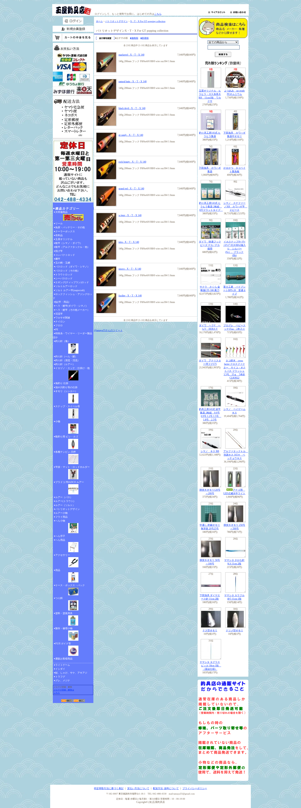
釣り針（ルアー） (65, 364)
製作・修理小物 (63, 628)
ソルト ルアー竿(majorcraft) (70, 290)
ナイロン (60, 321)
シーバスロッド (63, 278)
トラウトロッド (63, 274)
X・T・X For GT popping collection (147, 21)
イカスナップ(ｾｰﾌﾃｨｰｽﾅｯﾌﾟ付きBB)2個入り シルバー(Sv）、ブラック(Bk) (234, 248)
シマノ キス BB (209, 451)
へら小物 (60, 520)
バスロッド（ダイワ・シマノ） (72, 266)
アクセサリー (62, 555)
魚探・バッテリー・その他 (70, 227)
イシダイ (60, 668)
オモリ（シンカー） (66, 391)
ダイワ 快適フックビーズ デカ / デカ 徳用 (210, 245)
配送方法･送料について (166, 788)
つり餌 (59, 598)
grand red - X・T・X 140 (131, 188)
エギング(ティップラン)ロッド (72, 282)
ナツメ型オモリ (234, 630)
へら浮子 (60, 536)
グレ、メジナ (62, 680)
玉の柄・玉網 (62, 262)
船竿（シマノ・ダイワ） (68, 243)
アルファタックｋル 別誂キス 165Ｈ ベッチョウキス (235, 455)
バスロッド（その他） (67, 270)
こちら (158, 13)
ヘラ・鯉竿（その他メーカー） (72, 309)
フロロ (59, 325)
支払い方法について (138, 788)
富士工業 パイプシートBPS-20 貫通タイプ (234, 290)
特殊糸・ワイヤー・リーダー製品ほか (72, 335)
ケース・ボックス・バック (70, 585)
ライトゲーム (62, 665)
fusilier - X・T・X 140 (130, 295)
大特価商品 (61, 212)
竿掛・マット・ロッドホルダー (72, 467)
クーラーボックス (65, 231)
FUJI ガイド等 (63, 643)
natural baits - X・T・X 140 (133, 81)
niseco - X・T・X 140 (130, 268)
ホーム (99, 21)
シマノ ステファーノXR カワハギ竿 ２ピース (235, 206)
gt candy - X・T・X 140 (131, 135)
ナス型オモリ (210, 630)
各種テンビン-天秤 (65, 451)
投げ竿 (59, 251)
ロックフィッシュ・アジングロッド (72, 296)
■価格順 (134, 38)
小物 (57, 421)
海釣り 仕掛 (61, 383)
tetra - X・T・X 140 (129, 242)
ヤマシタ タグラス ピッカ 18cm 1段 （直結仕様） (210, 666)
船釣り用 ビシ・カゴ (66, 436)
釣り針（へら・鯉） (66, 356)
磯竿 (57, 258)
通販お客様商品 (63, 658)
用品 (57, 570)
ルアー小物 (61, 513)
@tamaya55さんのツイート (108, 330)
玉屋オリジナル (63, 239)
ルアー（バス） (63, 497)
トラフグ (60, 676)
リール (59, 223)
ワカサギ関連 (62, 317)
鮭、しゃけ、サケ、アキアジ (71, 672)
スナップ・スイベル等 (67, 406)
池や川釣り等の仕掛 (66, 387)
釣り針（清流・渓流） (67, 360)
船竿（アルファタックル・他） (72, 247)
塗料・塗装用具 (63, 613)
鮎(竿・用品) (62, 302)
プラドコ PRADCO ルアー (69, 482)
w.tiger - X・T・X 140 (130, 215)
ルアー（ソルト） (65, 505)
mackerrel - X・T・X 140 (131, 54)
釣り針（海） (62, 341)
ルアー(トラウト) (64, 501)
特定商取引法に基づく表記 (108, 788)
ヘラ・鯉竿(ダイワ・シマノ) (70, 305)
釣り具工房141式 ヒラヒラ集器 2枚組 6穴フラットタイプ (211, 206)
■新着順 (144, 38)
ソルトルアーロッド (66, 286)
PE (56, 329)
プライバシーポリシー (194, 788)
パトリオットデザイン (67, 509)
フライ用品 (61, 516)
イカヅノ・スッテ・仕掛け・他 (72, 368)
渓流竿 (59, 313)
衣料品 (59, 235)
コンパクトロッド (65, 255)
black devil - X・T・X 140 (132, 108)
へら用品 (60, 540)
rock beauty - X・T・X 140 (132, 161)
